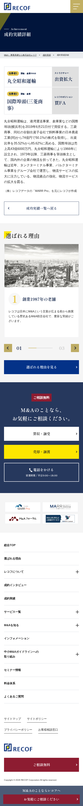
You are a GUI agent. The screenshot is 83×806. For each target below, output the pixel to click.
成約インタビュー (15, 585)
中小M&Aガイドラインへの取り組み (21, 654)
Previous (8, 348)
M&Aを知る (11, 625)
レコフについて (14, 571)
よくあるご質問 (14, 696)
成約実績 (47, 55)
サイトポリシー (37, 718)
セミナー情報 (12, 669)
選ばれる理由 (12, 558)
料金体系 (9, 683)
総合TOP (10, 545)
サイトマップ (12, 718)
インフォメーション (16, 638)
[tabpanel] (41, 290)
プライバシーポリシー (18, 729)
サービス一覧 (12, 611)
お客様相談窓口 (48, 729)
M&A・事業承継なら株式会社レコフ (20, 55)
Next (75, 348)
